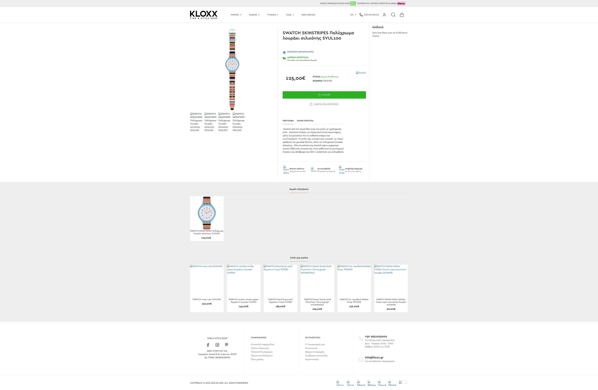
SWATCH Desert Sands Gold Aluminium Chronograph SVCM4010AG (317, 302)
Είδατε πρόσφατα (299, 189)
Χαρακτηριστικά (305, 121)
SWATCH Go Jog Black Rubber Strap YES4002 (354, 301)
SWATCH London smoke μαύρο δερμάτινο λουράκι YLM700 (243, 301)
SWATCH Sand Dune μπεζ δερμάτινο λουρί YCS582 (280, 301)
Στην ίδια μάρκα (299, 258)
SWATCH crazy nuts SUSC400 (207, 300)
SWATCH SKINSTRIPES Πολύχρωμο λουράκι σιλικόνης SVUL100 (206, 232)
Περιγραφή (288, 121)
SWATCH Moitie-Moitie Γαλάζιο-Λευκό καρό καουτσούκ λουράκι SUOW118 (391, 302)
